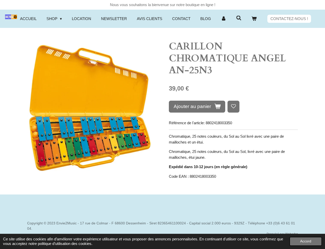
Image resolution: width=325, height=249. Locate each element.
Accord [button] (305, 241)
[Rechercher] (239, 18)
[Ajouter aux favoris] (233, 107)
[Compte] (223, 19)
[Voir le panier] (254, 19)
